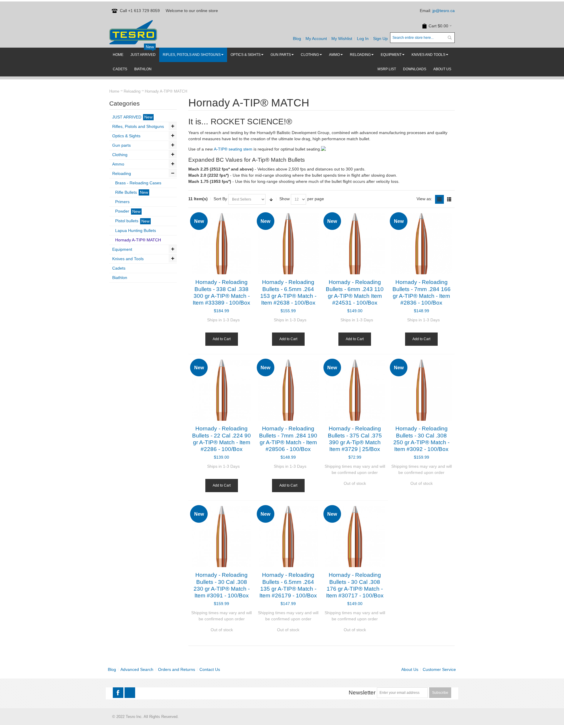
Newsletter (362, 692)
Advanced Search (136, 669)
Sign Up (380, 38)
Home (114, 91)
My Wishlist (341, 38)
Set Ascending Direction (271, 199)
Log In (363, 38)
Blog (297, 38)
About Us (409, 669)
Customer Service (439, 669)
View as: (424, 198)
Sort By (220, 198)
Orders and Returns (176, 669)
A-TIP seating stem (233, 149)
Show (284, 198)
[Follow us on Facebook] (119, 692)
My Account (316, 38)
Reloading (132, 91)
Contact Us (209, 669)
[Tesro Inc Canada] (133, 32)
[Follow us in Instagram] (130, 692)
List (449, 199)
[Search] (449, 37)
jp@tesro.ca (443, 10)
